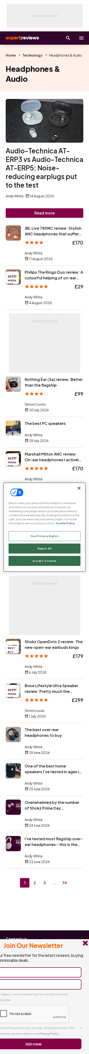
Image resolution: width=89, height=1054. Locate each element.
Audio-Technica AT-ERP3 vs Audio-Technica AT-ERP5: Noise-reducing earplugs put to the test (44, 167)
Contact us (16, 938)
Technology (32, 55)
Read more (44, 212)
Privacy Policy (49, 1033)
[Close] (79, 488)
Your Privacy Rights (44, 536)
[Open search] (68, 38)
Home (11, 55)
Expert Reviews (22, 38)
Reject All (44, 548)
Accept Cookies (44, 561)
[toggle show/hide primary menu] (81, 38)
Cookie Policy (65, 523)
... (54, 882)
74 (64, 882)
